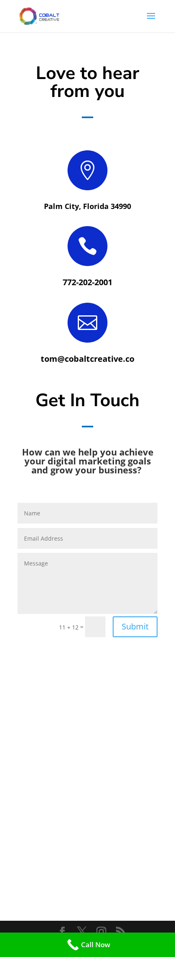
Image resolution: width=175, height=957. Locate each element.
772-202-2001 (87, 282)
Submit (135, 626)
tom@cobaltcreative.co (87, 358)
